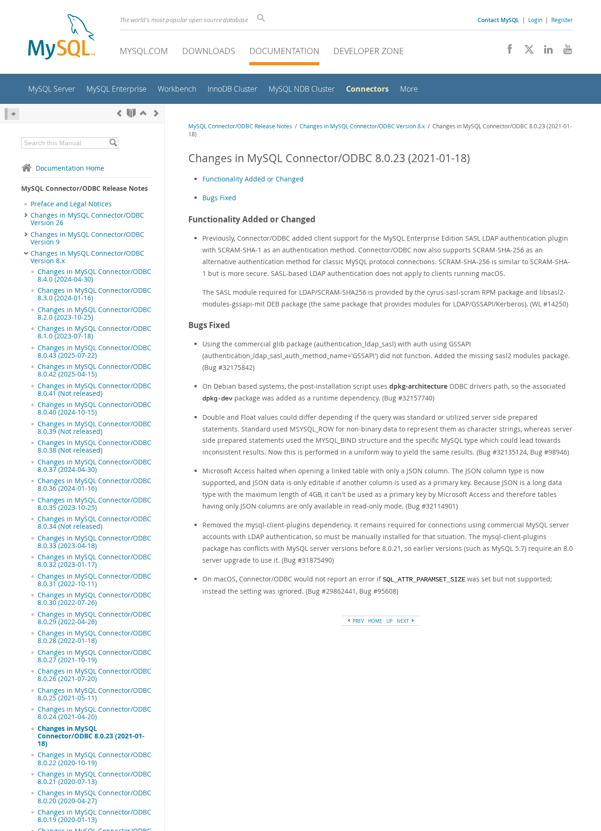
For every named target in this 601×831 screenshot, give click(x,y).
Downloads (208, 50)
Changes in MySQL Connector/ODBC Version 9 (87, 238)
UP (389, 621)
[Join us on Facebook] (506, 52)
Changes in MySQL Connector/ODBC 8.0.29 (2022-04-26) (94, 618)
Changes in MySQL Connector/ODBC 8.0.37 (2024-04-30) (94, 466)
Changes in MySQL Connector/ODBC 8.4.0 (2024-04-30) (94, 275)
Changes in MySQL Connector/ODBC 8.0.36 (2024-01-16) (94, 485)
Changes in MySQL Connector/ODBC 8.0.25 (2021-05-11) (94, 694)
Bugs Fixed (219, 197)
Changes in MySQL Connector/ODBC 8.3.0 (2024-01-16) (94, 294)
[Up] (143, 113)
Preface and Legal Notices (71, 204)
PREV (357, 621)
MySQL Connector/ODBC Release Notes (240, 126)
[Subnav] (26, 215)
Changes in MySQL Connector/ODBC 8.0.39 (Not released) (94, 428)
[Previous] (119, 113)
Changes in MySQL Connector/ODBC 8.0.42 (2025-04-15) (94, 370)
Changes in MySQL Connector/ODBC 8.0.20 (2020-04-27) (94, 797)
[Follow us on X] (525, 52)
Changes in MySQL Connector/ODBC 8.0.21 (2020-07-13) (94, 778)
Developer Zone (368, 50)
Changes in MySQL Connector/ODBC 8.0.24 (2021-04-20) (94, 713)
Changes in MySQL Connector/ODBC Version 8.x (87, 257)
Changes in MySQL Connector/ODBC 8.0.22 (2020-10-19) (94, 759)
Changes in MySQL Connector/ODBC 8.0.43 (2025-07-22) (94, 352)
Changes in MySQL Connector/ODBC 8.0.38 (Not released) (94, 447)
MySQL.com (144, 50)
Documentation (284, 50)
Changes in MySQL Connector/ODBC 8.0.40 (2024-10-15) (94, 408)
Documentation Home (70, 168)
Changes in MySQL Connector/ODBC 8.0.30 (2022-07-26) (94, 599)
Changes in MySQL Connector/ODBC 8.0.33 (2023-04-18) (94, 542)
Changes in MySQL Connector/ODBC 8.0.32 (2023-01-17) (94, 561)
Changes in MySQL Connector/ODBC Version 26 (87, 219)
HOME (375, 621)
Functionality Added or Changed (253, 178)
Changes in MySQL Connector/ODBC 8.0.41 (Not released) (94, 390)
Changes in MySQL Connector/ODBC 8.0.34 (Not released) (94, 523)
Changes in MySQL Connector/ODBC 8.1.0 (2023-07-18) (94, 332)
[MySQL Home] (61, 38)
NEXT (403, 621)
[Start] (131, 113)
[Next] (156, 113)
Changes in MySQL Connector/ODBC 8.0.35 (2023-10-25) (94, 504)
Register (562, 20)
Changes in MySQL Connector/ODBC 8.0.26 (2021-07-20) (94, 675)
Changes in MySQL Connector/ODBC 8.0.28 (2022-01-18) (94, 637)
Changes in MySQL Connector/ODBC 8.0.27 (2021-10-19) (94, 656)
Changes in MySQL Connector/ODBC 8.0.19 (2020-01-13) (94, 816)
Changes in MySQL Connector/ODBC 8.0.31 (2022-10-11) (94, 580)
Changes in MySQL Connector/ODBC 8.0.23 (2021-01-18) (91, 736)
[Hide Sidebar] (12, 114)
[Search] (113, 143)
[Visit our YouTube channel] (564, 52)
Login (535, 20)
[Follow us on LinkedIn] (545, 52)
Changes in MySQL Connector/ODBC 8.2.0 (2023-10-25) (94, 313)
